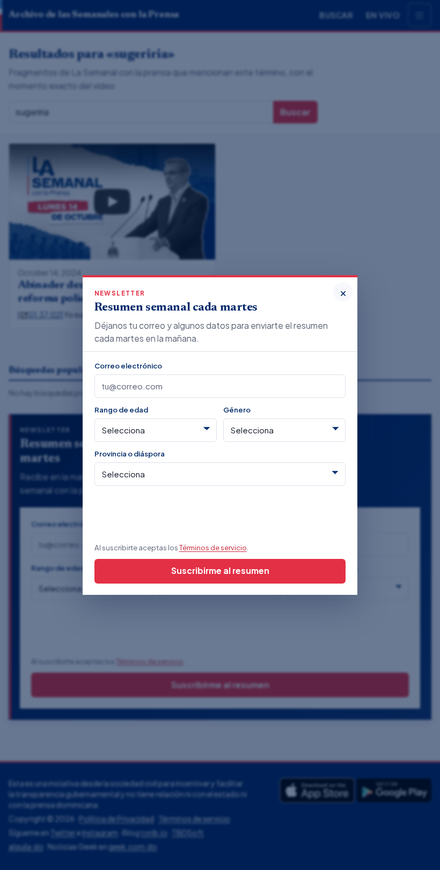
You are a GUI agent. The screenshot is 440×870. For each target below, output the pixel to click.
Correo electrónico (128, 365)
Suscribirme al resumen (220, 570)
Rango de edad (121, 409)
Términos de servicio (213, 547)
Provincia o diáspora (129, 453)
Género (237, 409)
